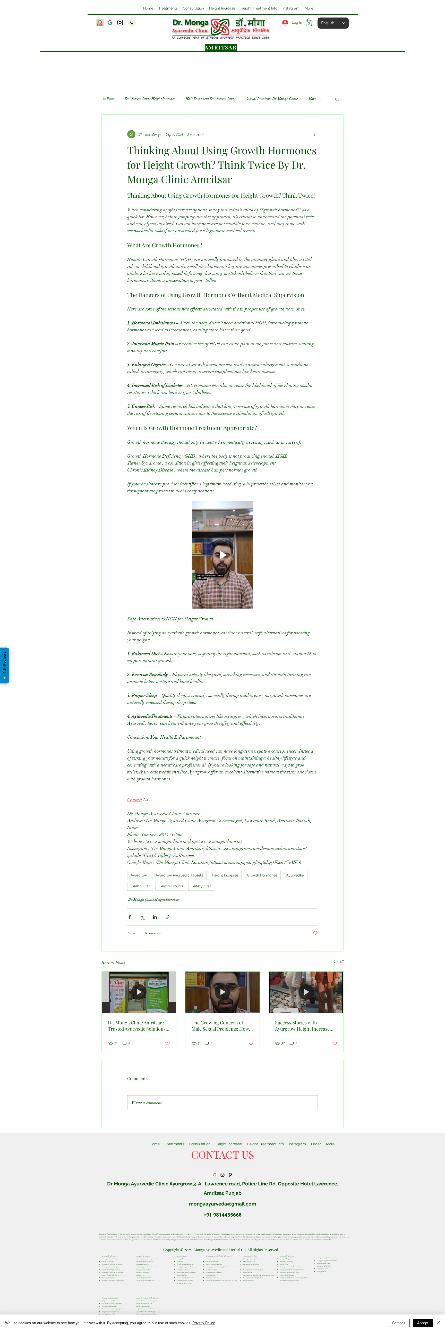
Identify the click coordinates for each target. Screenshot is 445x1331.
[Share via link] (167, 917)
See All (338, 962)
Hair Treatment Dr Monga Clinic (211, 99)
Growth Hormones (262, 875)
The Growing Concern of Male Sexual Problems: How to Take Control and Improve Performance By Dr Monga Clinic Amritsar (221, 1026)
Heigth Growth (171, 886)
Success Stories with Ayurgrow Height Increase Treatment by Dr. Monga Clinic (302, 1026)
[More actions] (315, 134)
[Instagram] (120, 22)
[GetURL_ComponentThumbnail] (110, 22)
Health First (140, 886)
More (312, 99)
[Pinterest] (230, 1174)
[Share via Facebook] (129, 917)
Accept (422, 1322)
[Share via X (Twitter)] (142, 917)
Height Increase (225, 875)
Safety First (201, 886)
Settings (398, 1322)
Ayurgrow (139, 875)
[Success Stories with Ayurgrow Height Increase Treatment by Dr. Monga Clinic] (306, 992)
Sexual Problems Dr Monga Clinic (272, 99)
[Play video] (222, 555)
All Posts (108, 99)
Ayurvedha (295, 875)
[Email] (100, 22)
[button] (222, 8)
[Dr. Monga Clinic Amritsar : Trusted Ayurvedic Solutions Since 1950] (139, 992)
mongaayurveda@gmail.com (222, 1204)
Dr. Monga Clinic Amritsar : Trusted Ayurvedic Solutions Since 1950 (137, 1026)
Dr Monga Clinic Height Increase (150, 99)
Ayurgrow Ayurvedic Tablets (179, 875)
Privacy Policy (203, 1322)
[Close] (439, 1323)
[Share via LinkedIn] (154, 917)
